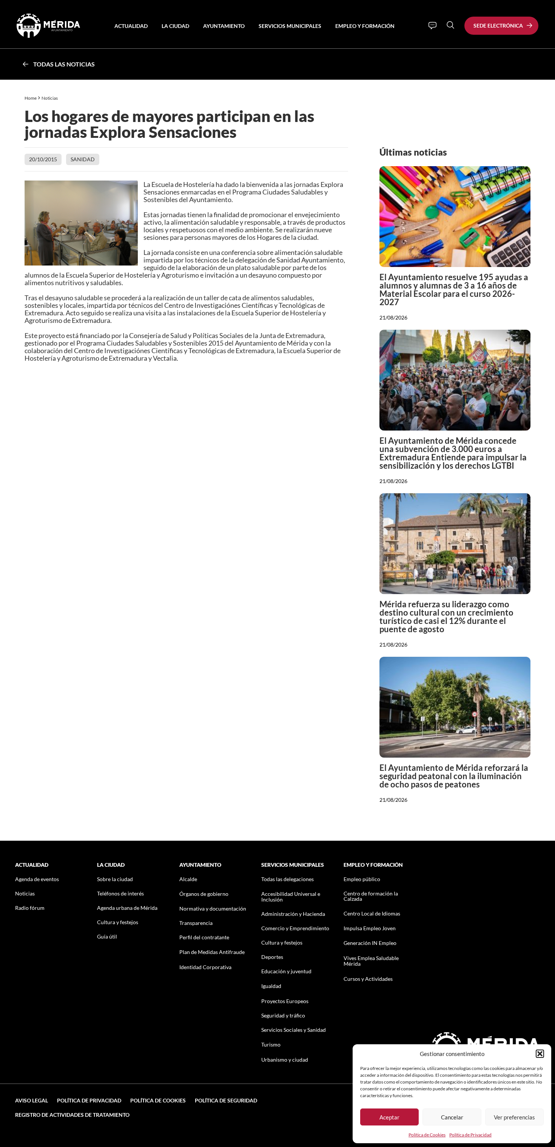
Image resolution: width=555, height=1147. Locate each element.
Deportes (272, 957)
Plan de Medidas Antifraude (212, 952)
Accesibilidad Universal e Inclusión (290, 897)
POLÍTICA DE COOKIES (158, 1100)
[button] (540, 1053)
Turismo (271, 1044)
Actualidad (131, 26)
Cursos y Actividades (368, 979)
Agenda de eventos (37, 879)
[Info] (432, 25)
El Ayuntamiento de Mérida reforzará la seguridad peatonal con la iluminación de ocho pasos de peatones (453, 776)
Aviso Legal (31, 1100)
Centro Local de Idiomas (372, 913)
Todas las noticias (64, 64)
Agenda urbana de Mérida (127, 908)
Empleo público (362, 879)
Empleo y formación (365, 26)
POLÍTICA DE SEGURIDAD (226, 1100)
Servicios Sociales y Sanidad (293, 1030)
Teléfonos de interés (120, 893)
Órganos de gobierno (203, 894)
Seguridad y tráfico (283, 1015)
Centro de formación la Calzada (371, 896)
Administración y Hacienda (293, 914)
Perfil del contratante (204, 937)
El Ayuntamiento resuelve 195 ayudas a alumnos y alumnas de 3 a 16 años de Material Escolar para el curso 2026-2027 (453, 289)
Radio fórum (30, 908)
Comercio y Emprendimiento (295, 928)
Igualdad (271, 986)
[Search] (450, 24)
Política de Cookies (427, 1135)
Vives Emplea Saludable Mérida (371, 961)
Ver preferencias (514, 1117)
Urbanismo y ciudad (284, 1059)
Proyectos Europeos (284, 1001)
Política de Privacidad (470, 1135)
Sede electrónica (498, 25)
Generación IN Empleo (370, 943)
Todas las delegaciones (287, 879)
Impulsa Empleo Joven (370, 928)
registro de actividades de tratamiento (72, 1114)
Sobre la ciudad (115, 879)
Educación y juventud (286, 971)
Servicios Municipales (290, 26)
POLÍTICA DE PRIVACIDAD (89, 1100)
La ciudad (175, 26)
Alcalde (188, 879)
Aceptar (389, 1117)
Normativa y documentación (212, 908)
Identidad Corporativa (205, 967)
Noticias (50, 98)
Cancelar (452, 1117)
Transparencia (196, 923)
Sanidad (83, 159)
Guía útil (107, 936)
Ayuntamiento (224, 26)
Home (31, 98)
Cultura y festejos (117, 922)
